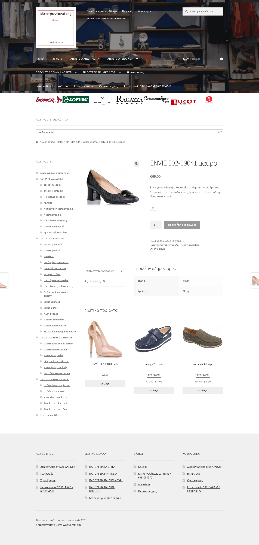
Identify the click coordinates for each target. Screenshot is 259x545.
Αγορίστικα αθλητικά (55, 403)
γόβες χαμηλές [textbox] (128, 132)
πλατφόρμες (51, 313)
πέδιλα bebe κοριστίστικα (58, 343)
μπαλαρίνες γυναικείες (56, 262)
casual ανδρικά (52, 184)
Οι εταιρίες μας (108, 86)
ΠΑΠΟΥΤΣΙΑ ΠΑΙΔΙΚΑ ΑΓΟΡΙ (99, 72)
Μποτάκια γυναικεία (55, 325)
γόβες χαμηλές (90, 141)
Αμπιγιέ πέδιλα (52, 274)
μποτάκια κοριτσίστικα (57, 373)
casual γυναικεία (53, 244)
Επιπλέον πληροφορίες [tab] (99, 271)
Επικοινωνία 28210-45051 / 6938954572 (107, 18)
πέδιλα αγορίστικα (54, 391)
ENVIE (162, 248)
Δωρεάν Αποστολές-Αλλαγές (102, 11)
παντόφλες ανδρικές (55, 220)
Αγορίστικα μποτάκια (55, 409)
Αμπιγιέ (48, 202)
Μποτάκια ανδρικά (54, 226)
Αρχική (40, 58)
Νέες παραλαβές (190, 244)
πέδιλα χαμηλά (52, 250)
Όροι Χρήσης (145, 11)
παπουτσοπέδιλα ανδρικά (58, 208)
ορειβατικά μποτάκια (55, 232)
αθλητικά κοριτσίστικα (56, 361)
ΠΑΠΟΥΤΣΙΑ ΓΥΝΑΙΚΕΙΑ (119, 58)
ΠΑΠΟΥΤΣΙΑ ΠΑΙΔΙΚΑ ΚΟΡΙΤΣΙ (54, 72)
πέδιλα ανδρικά (52, 214)
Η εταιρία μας (135, 72)
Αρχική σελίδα (47, 141)
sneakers (49, 256)
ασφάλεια (144, 484)
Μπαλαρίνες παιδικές (55, 367)
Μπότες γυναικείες (54, 319)
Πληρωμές (127, 11)
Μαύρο (187, 291)
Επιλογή (105, 383)
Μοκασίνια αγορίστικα (56, 397)
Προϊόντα (56, 58)
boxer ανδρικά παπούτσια (52, 86)
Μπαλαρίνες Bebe (53, 355)
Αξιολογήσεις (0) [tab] (95, 281)
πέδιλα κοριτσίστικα (55, 349)
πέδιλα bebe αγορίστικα (57, 385)
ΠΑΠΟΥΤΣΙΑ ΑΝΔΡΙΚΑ (82, 58)
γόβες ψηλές (51, 307)
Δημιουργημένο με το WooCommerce (59, 524)
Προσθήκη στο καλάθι (182, 224)
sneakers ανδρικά (53, 190)
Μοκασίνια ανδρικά (54, 196)
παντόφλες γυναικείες (56, 280)
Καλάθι (142, 466)
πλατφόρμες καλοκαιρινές (58, 286)
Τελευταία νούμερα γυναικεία (60, 331)
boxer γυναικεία (83, 86)
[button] (136, 164)
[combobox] (129, 131)
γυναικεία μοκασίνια (55, 268)
